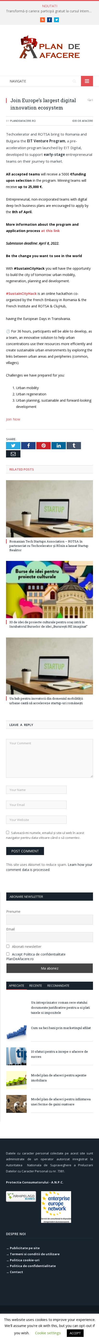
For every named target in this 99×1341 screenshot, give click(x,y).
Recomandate (58, 985)
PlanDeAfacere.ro (23, 121)
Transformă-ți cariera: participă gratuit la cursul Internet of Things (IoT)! (50, 11)
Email (10, 929)
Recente (35, 985)
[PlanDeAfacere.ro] (49, 46)
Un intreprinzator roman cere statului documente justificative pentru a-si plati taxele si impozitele (60, 1007)
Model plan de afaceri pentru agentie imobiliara (59, 1077)
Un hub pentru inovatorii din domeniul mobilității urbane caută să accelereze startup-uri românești (46, 700)
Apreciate (16, 985)
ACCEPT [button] (75, 1333)
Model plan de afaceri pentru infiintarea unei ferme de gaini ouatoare (61, 1101)
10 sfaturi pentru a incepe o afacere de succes (59, 1054)
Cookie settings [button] (48, 1332)
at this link (50, 230)
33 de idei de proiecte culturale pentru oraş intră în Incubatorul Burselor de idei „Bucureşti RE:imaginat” (48, 624)
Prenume (13, 911)
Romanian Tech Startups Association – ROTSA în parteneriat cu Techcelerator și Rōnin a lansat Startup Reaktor (48, 545)
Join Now (13, 419)
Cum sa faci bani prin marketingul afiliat (61, 1028)
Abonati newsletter (26, 946)
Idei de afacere (82, 121)
